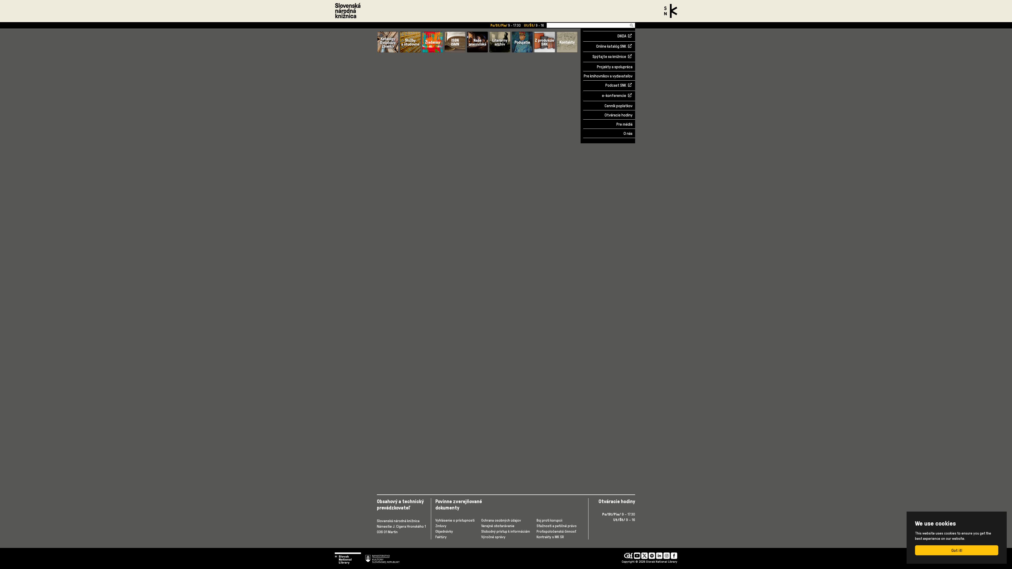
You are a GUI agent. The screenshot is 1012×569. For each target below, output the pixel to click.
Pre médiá (624, 124)
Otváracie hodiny (618, 115)
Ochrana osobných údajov (501, 520)
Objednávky (444, 531)
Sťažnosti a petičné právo (557, 525)
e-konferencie (614, 96)
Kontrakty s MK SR (550, 536)
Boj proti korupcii (549, 520)
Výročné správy (493, 536)
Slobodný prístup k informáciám (505, 531)
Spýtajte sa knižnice (609, 57)
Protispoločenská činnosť (556, 531)
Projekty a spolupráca (614, 67)
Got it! (956, 550)
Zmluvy (440, 525)
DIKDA (621, 36)
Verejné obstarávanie (497, 525)
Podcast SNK (615, 85)
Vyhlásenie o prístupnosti (455, 520)
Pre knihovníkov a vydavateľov (608, 76)
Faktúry (441, 536)
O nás (628, 133)
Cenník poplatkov (618, 106)
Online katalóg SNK (611, 46)
